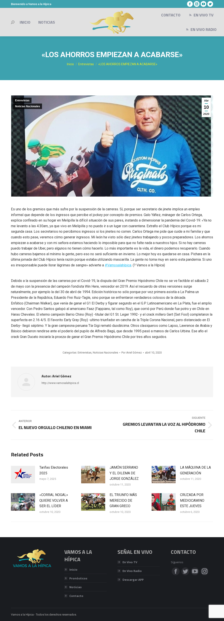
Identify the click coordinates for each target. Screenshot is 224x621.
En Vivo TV (129, 562)
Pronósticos (78, 578)
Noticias (75, 587)
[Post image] (23, 474)
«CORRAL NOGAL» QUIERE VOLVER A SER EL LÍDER (53, 500)
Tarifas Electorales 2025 (53, 470)
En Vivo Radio (132, 571)
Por (131, 352)
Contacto (76, 596)
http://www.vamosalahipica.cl (60, 383)
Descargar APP (133, 580)
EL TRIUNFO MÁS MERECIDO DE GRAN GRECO (123, 500)
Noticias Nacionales (27, 106)
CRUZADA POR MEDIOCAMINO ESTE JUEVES (192, 500)
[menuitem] (25, 22)
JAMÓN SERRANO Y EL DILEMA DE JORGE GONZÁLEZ (124, 473)
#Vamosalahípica (118, 265)
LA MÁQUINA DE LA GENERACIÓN (195, 470)
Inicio (73, 570)
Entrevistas (22, 100)
